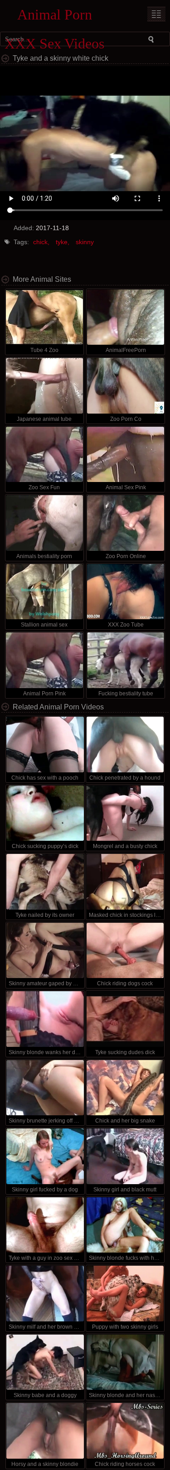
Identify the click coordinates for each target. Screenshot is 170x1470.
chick (40, 242)
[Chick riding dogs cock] (125, 950)
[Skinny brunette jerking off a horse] (44, 1088)
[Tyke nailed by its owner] (44, 882)
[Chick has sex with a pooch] (44, 744)
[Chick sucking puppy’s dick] (44, 813)
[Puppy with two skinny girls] (125, 1293)
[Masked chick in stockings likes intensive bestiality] (125, 882)
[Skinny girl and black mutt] (125, 1156)
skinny (85, 242)
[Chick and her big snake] (125, 1088)
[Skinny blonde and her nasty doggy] (125, 1362)
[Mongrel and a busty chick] (125, 813)
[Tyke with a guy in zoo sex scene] (44, 1225)
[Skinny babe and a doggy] (44, 1362)
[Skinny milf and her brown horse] (44, 1293)
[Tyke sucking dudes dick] (125, 1019)
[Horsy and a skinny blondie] (44, 1431)
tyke (62, 242)
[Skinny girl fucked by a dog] (44, 1156)
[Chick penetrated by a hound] (125, 744)
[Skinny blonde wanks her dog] (44, 1019)
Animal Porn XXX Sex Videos (54, 16)
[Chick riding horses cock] (125, 1431)
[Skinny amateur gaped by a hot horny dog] (44, 950)
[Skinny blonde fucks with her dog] (125, 1225)
